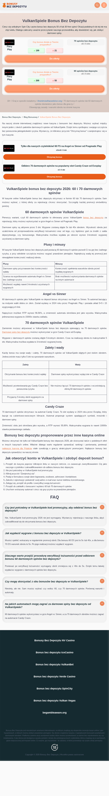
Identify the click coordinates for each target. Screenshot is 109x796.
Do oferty (54, 58)
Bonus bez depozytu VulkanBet (55, 664)
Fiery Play (9, 48)
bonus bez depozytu (93, 217)
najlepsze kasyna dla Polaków (17, 448)
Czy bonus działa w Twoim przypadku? (45, 43)
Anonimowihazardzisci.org (49, 101)
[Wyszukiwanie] (97, 5)
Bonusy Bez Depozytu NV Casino (54, 640)
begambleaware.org (55, 712)
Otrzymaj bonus (54, 157)
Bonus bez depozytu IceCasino (54, 652)
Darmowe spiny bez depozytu (16, 332)
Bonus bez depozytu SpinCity (55, 688)
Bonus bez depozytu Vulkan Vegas (55, 700)
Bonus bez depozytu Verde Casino (54, 676)
